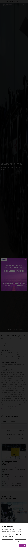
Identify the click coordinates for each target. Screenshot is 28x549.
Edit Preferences (7, 541)
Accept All (22, 545)
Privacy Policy (19, 535)
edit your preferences (7, 537)
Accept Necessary (20, 541)
